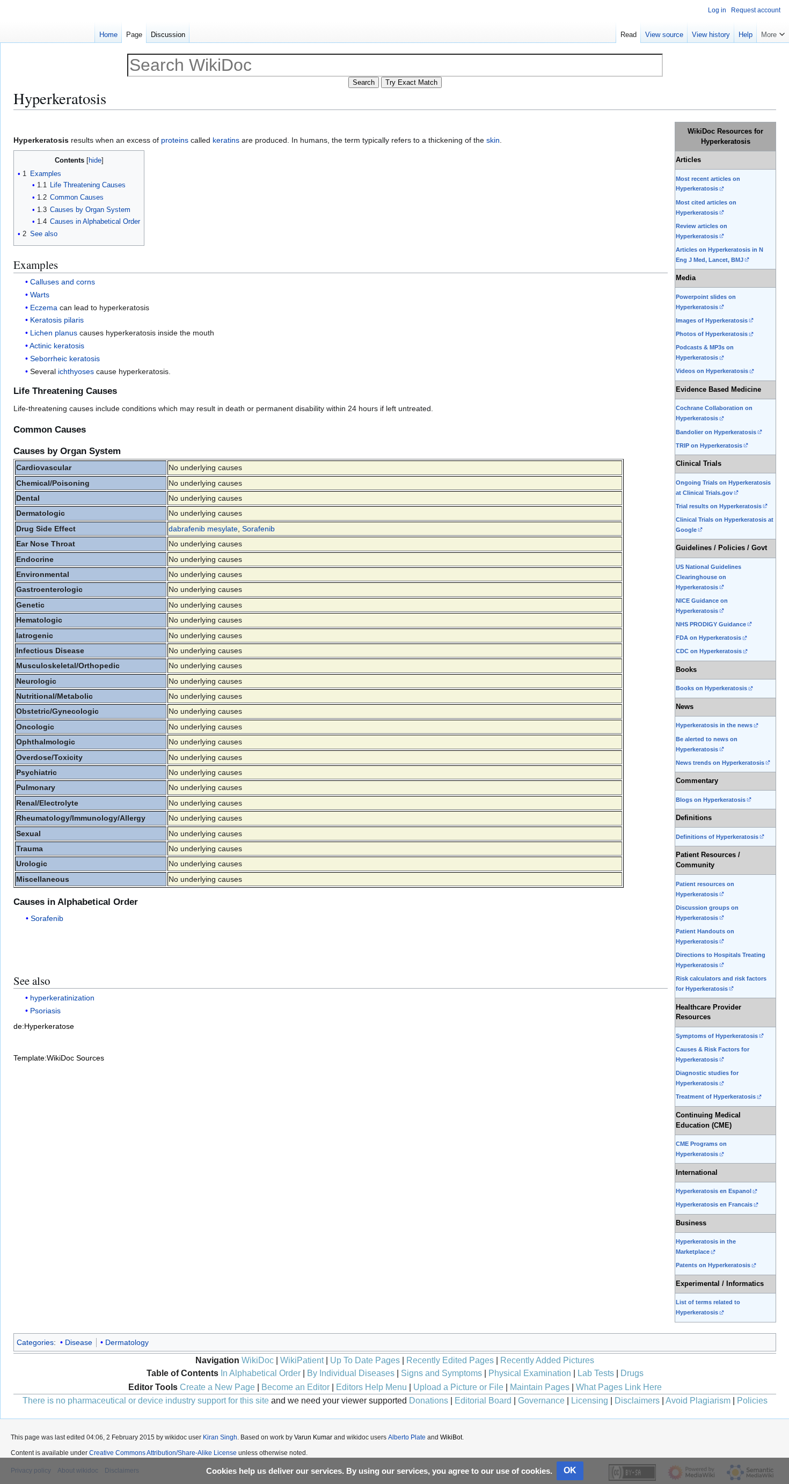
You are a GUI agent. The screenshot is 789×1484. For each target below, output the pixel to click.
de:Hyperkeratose (43, 1026)
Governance (541, 1400)
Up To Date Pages (365, 1360)
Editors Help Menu (371, 1387)
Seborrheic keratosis (65, 358)
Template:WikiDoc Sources (58, 1058)
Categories (35, 1342)
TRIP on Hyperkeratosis (709, 445)
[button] (773, 32)
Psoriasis (45, 1010)
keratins (226, 140)
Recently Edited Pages (450, 1360)
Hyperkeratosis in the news (714, 725)
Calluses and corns (62, 281)
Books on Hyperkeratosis (711, 688)
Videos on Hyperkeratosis (712, 371)
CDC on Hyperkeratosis (709, 651)
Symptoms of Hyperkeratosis (717, 1036)
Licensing (589, 1400)
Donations (428, 1400)
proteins (174, 140)
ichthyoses (76, 371)
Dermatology (127, 1342)
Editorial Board (483, 1400)
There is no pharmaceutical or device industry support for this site (146, 1400)
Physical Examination (529, 1373)
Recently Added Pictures (547, 1360)
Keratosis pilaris (57, 320)
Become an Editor (295, 1387)
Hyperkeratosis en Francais (714, 1204)
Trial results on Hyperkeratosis (719, 506)
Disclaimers (637, 1400)
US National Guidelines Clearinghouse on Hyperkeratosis (708, 577)
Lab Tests (596, 1373)
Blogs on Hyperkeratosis (711, 799)
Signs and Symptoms (441, 1373)
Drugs (632, 1373)
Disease (78, 1342)
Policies (752, 1400)
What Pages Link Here (619, 1387)
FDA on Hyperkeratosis (708, 637)
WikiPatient (302, 1360)
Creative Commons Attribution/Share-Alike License (163, 1453)
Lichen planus (53, 332)
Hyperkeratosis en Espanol (713, 1191)
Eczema (43, 307)
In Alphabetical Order (261, 1373)
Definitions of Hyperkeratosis (717, 837)
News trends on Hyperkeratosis (720, 762)
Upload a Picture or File (458, 1387)
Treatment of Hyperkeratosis (716, 1096)
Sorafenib (258, 528)
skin (493, 140)
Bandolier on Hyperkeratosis (716, 432)
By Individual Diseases (350, 1373)
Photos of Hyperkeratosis (712, 334)
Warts (39, 294)
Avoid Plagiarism (698, 1400)
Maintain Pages (539, 1387)
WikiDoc (258, 1360)
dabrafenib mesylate (203, 528)
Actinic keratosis (57, 345)
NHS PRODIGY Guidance (711, 624)
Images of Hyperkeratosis (712, 320)
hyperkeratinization (62, 997)
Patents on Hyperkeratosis (713, 1265)
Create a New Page (217, 1387)
